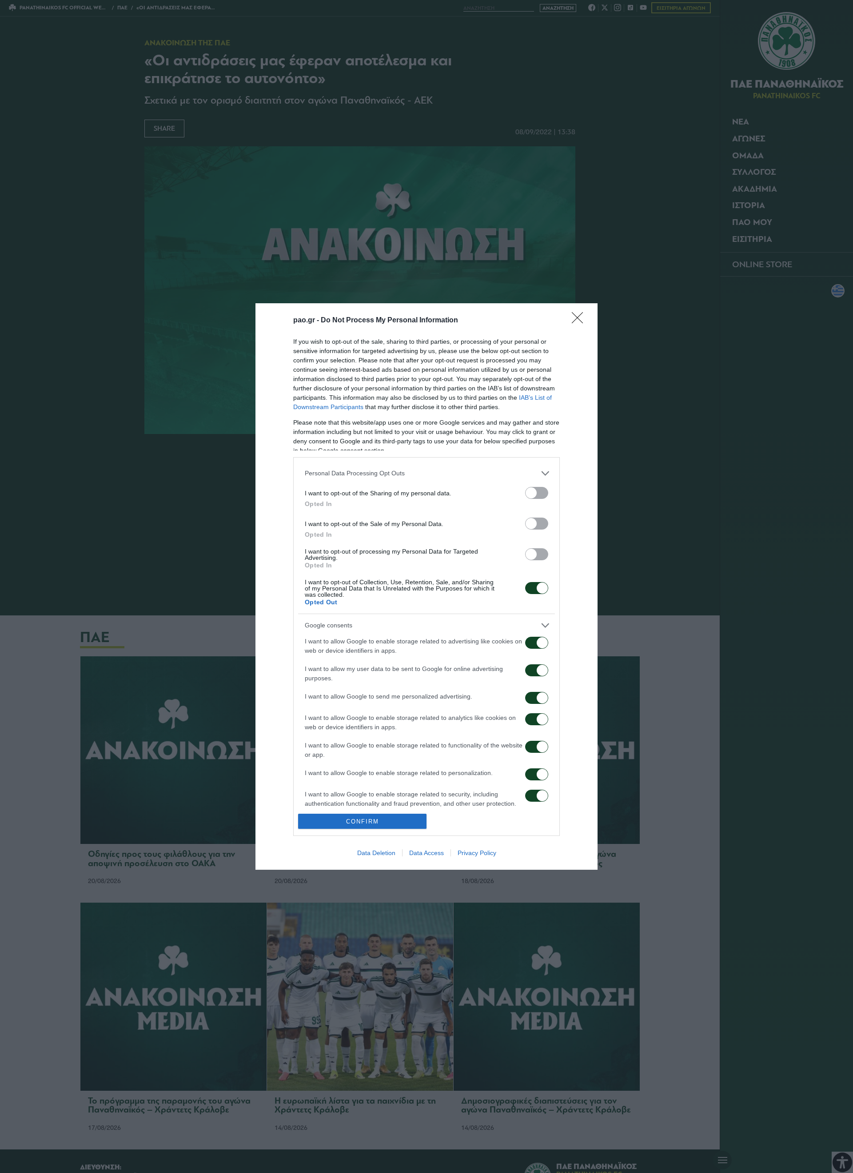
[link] (580, 320)
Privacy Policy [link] (477, 852)
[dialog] (426, 586)
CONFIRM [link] (362, 821)
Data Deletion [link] (376, 852)
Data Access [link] (426, 852)
